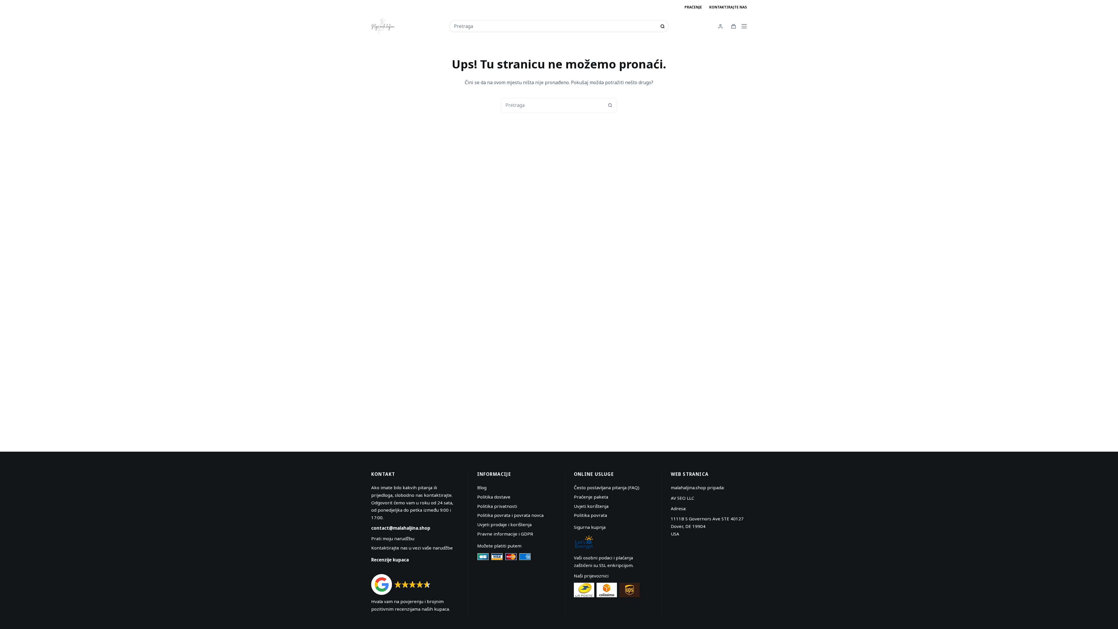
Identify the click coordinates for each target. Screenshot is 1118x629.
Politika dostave (493, 497)
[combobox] (555, 26)
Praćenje (693, 7)
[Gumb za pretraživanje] (662, 26)
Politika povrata (590, 515)
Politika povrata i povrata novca (510, 515)
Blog (482, 487)
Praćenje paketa (591, 497)
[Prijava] (720, 26)
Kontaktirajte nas (728, 7)
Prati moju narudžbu (392, 538)
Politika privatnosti (497, 506)
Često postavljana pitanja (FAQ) (606, 487)
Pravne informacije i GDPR (505, 534)
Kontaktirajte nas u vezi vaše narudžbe (412, 548)
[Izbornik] (744, 26)
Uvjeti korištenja (591, 506)
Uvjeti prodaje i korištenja (504, 524)
